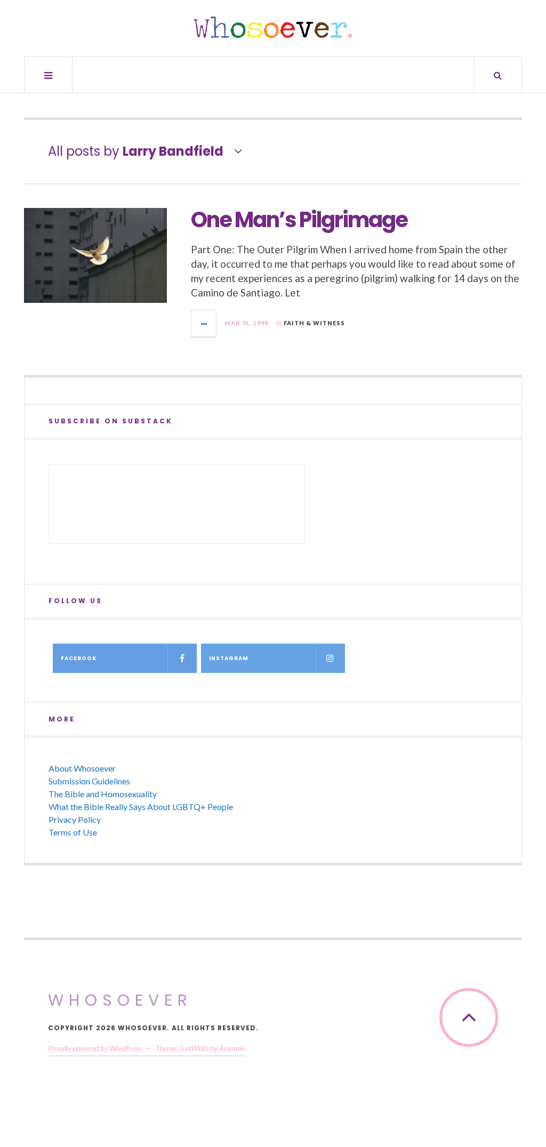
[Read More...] (204, 323)
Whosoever (120, 1000)
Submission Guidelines (89, 781)
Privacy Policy (75, 819)
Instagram (228, 658)
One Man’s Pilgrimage (299, 220)
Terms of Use (73, 832)
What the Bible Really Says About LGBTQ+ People (141, 806)
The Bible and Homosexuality (103, 794)
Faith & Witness (314, 322)
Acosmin (232, 1048)
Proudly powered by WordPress (94, 1048)
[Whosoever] (273, 27)
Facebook (79, 658)
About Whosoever (82, 768)
